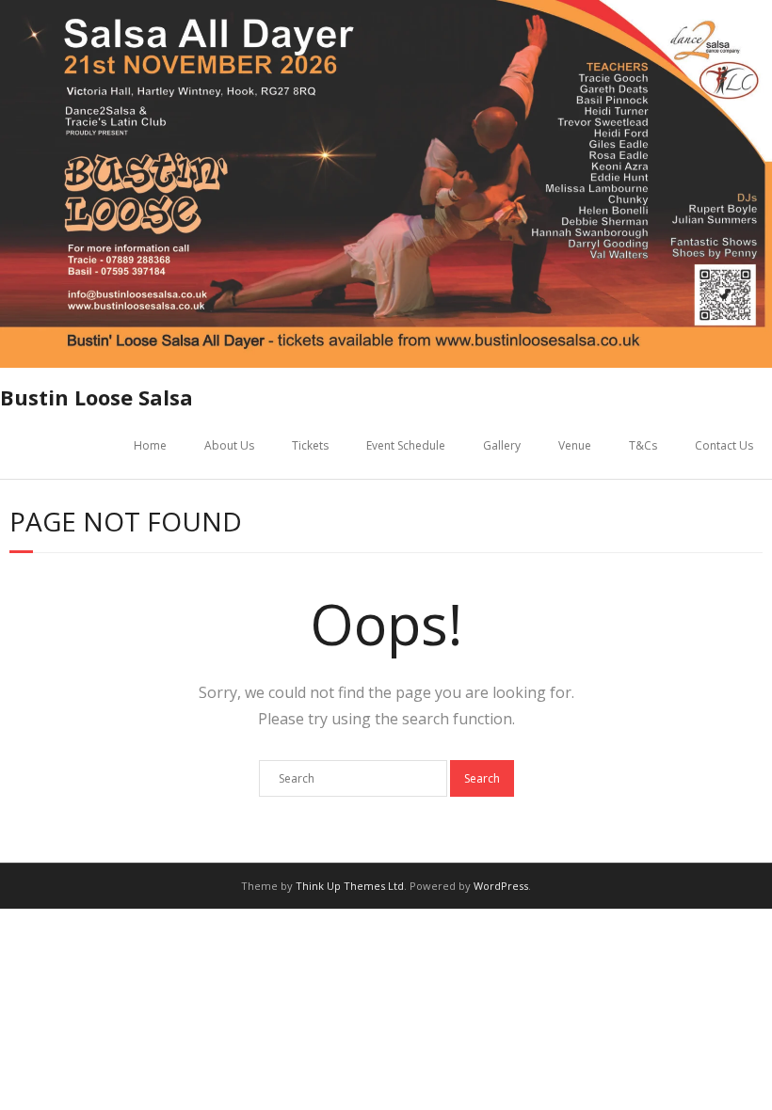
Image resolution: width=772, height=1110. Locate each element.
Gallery (502, 445)
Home (150, 445)
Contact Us (724, 445)
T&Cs (643, 445)
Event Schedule (405, 445)
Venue (574, 445)
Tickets (310, 445)
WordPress (501, 886)
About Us (229, 445)
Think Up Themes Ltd (350, 886)
